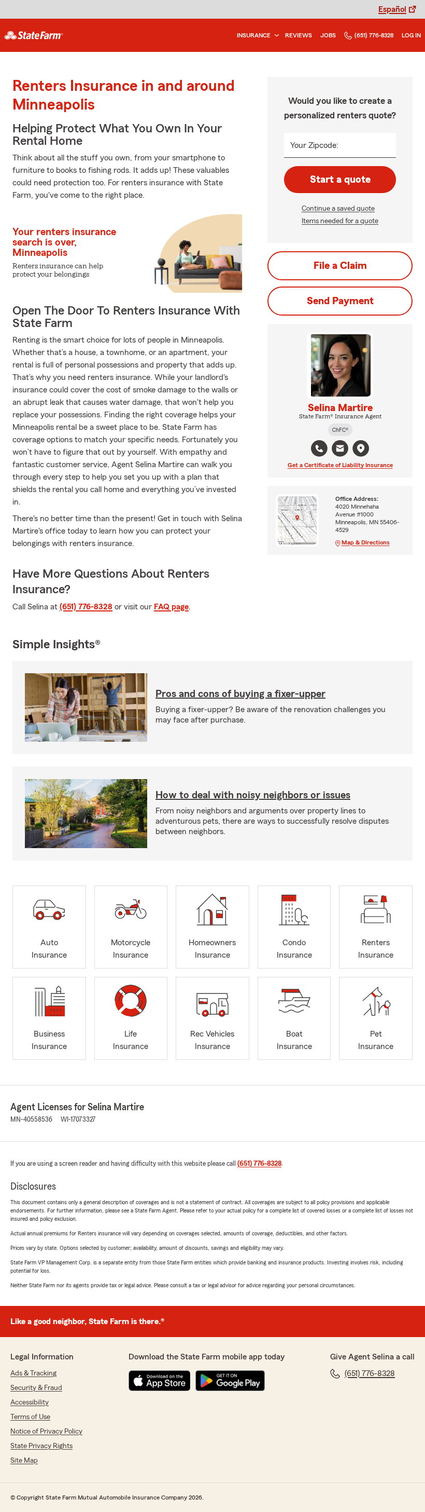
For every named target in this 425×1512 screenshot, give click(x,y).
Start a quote (340, 179)
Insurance (254, 35)
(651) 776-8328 (374, 35)
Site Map (24, 1460)
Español (392, 9)
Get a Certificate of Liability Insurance (340, 465)
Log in (411, 35)
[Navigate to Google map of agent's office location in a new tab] (360, 448)
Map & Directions (366, 542)
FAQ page (171, 607)
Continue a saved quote (338, 208)
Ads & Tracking (33, 1373)
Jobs (328, 35)
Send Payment (340, 301)
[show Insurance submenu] (275, 35)
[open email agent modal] (340, 449)
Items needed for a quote (340, 221)
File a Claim (340, 266)
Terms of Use (30, 1417)
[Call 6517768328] (319, 448)
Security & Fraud (36, 1388)
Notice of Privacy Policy (46, 1431)
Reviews (298, 35)
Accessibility (29, 1402)
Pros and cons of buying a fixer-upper (240, 694)
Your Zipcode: (314, 145)
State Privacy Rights (41, 1446)
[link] (33, 35)
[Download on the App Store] (160, 1380)
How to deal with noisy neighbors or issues (252, 795)
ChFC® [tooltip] (340, 430)
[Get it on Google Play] (230, 1380)
